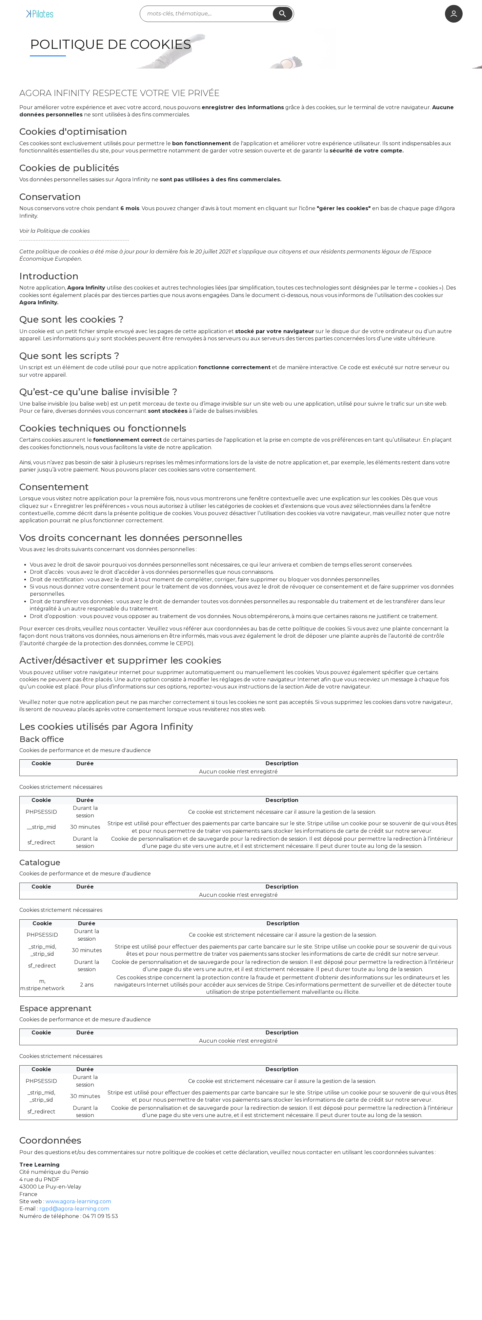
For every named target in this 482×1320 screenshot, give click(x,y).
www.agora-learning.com (78, 1201)
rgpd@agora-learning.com (74, 1209)
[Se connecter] (454, 14)
